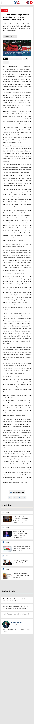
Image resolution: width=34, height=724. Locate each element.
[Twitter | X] (19, 497)
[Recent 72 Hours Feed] (27, 2)
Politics (5, 10)
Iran (20, 59)
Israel (25, 59)
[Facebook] (24, 497)
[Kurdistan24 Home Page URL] (17, 2)
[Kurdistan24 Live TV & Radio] (31, 2)
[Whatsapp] (15, 497)
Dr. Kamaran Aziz (18, 492)
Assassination (13, 59)
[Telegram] (10, 497)
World (5, 59)
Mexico (6, 62)
